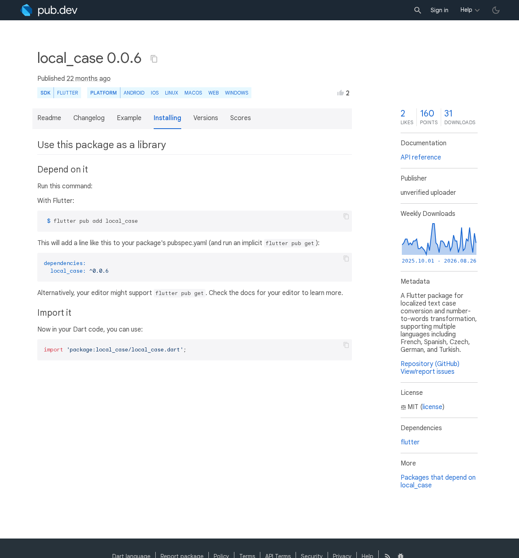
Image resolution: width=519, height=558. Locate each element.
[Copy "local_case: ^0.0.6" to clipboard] (154, 59)
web (213, 93)
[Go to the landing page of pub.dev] (48, 10)
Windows (236, 93)
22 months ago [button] (88, 79)
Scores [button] (240, 118)
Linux (171, 93)
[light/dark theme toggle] (496, 10)
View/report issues (428, 372)
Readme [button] (49, 118)
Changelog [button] (89, 118)
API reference (421, 157)
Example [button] (129, 118)
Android (134, 93)
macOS (193, 93)
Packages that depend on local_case (438, 481)
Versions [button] (205, 118)
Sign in (439, 10)
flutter (410, 442)
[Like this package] (340, 92)
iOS (155, 93)
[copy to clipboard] (346, 216)
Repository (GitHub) (430, 364)
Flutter (67, 93)
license (432, 407)
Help (466, 9)
